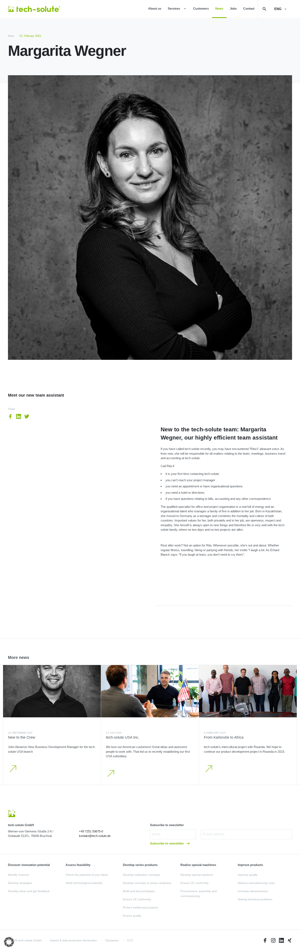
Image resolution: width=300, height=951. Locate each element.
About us (154, 8)
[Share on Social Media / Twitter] (26, 416)
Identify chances (18, 874)
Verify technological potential (84, 883)
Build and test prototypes (139, 891)
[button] (9, 942)
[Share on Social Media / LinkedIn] (18, 416)
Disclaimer (112, 940)
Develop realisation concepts (141, 874)
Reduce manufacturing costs (256, 883)
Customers (201, 8)
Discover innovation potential (29, 865)
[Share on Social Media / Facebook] (10, 416)
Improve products (250, 865)
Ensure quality (132, 915)
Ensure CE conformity (137, 899)
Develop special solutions (196, 874)
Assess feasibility (78, 865)
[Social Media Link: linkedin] (281, 940)
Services (174, 8)
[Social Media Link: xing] (289, 940)
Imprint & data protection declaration (73, 940)
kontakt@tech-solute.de (95, 836)
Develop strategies (20, 883)
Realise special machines (198, 865)
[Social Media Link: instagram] (273, 940)
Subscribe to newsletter (167, 843)
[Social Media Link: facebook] (265, 940)
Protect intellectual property (140, 907)
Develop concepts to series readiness (147, 883)
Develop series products (140, 865)
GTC (130, 940)
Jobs (233, 8)
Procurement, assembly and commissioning (198, 893)
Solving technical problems (255, 899)
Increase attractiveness (253, 891)
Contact (248, 8)
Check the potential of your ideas (87, 874)
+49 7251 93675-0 (91, 831)
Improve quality (248, 874)
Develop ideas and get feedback (29, 891)
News (219, 8)
